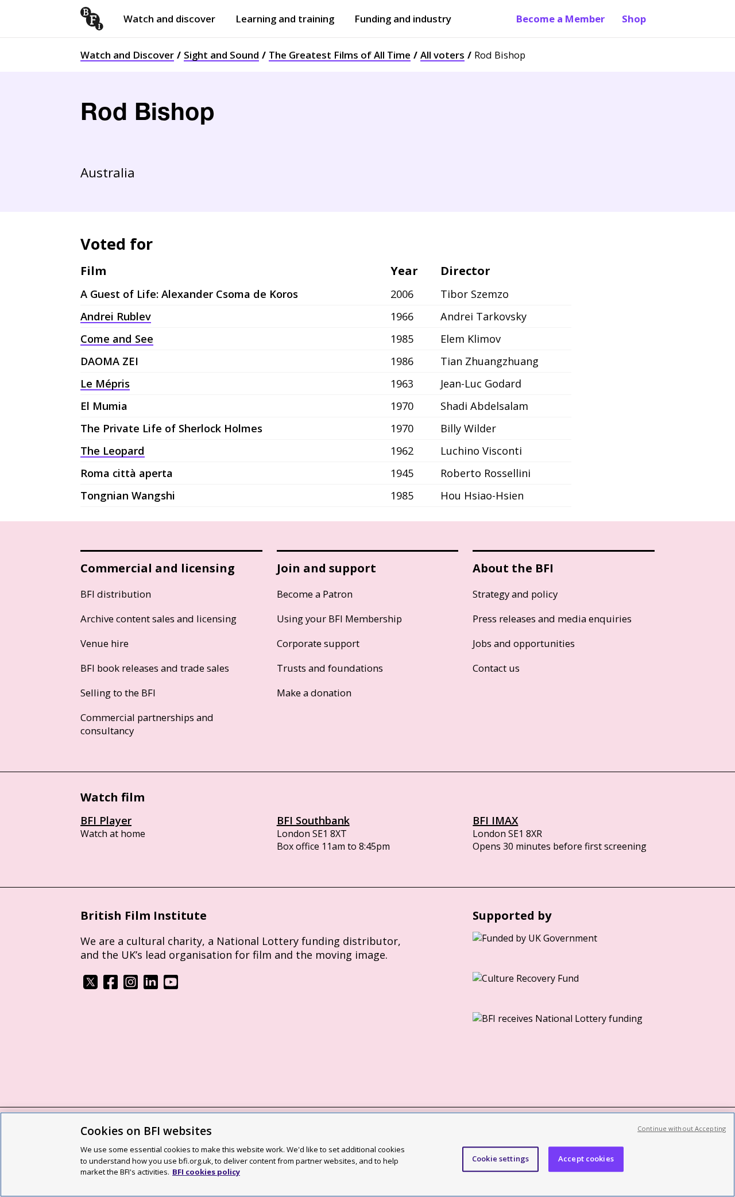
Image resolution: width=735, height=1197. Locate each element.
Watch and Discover (127, 54)
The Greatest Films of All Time (340, 54)
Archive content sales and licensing (158, 618)
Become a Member (560, 18)
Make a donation (314, 692)
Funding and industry (402, 18)
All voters (442, 54)
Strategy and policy (515, 594)
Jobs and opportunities (524, 643)
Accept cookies (586, 1158)
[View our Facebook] (110, 985)
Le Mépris (105, 383)
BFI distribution (115, 594)
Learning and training (284, 18)
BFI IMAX (495, 820)
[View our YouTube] (171, 985)
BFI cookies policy (206, 1171)
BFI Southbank (313, 820)
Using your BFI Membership (339, 618)
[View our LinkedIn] (151, 985)
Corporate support (318, 643)
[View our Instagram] (131, 985)
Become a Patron (315, 594)
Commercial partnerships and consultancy (147, 724)
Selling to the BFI (118, 692)
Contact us (496, 668)
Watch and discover (169, 18)
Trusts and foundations (330, 668)
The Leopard (112, 451)
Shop (634, 18)
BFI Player (105, 820)
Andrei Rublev (115, 316)
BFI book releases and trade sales (154, 668)
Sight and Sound (221, 54)
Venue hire (104, 643)
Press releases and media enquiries (552, 618)
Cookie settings (500, 1158)
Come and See (116, 339)
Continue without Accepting (681, 1128)
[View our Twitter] (90, 985)
